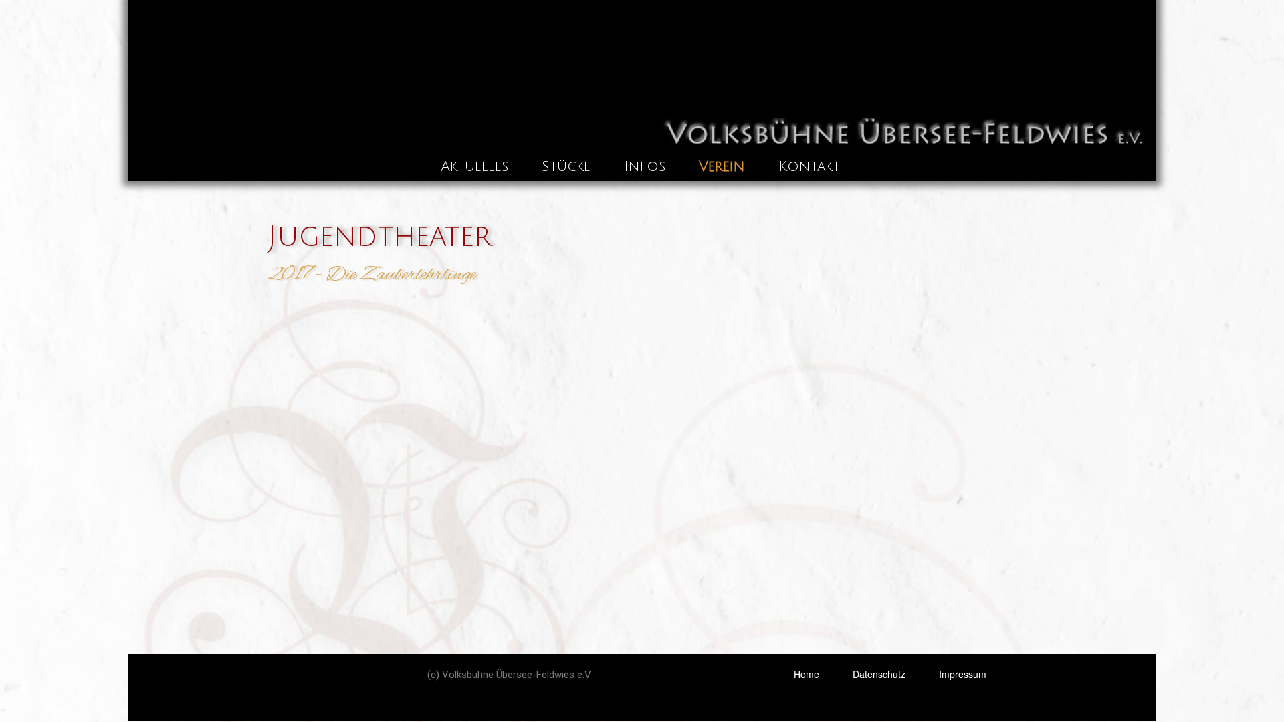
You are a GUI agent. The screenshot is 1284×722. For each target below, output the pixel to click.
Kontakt (809, 166)
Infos (644, 166)
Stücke (566, 166)
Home (806, 674)
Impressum (962, 674)
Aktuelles (474, 166)
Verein (722, 166)
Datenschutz (879, 674)
